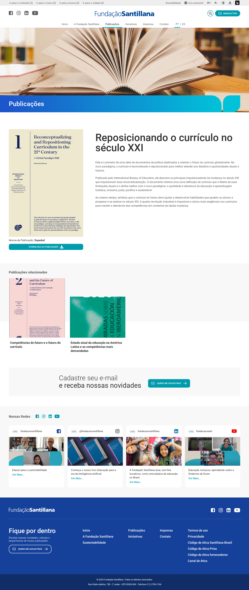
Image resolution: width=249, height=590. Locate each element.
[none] (223, 3)
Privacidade (196, 536)
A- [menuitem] (215, 2)
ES (183, 24)
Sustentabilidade (94, 542)
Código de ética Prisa (202, 548)
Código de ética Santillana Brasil (210, 542)
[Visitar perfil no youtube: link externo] (35, 13)
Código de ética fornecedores (208, 555)
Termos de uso (198, 530)
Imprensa (148, 24)
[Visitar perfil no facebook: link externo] (11, 13)
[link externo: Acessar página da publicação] (36, 451)
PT (177, 24)
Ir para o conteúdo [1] (21, 3)
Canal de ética (197, 561)
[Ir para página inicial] (124, 14)
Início (65, 24)
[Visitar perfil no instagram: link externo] (19, 13)
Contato (164, 24)
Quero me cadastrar (169, 383)
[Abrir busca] (210, 13)
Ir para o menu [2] (46, 3)
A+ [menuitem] (209, 2)
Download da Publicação (43, 247)
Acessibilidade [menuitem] (173, 3)
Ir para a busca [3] (69, 3)
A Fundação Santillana (86, 24)
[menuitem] (21, 3)
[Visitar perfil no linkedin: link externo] (26, 13)
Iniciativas (131, 24)
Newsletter (230, 13)
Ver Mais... (18, 474)
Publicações (112, 24)
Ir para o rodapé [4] (93, 3)
